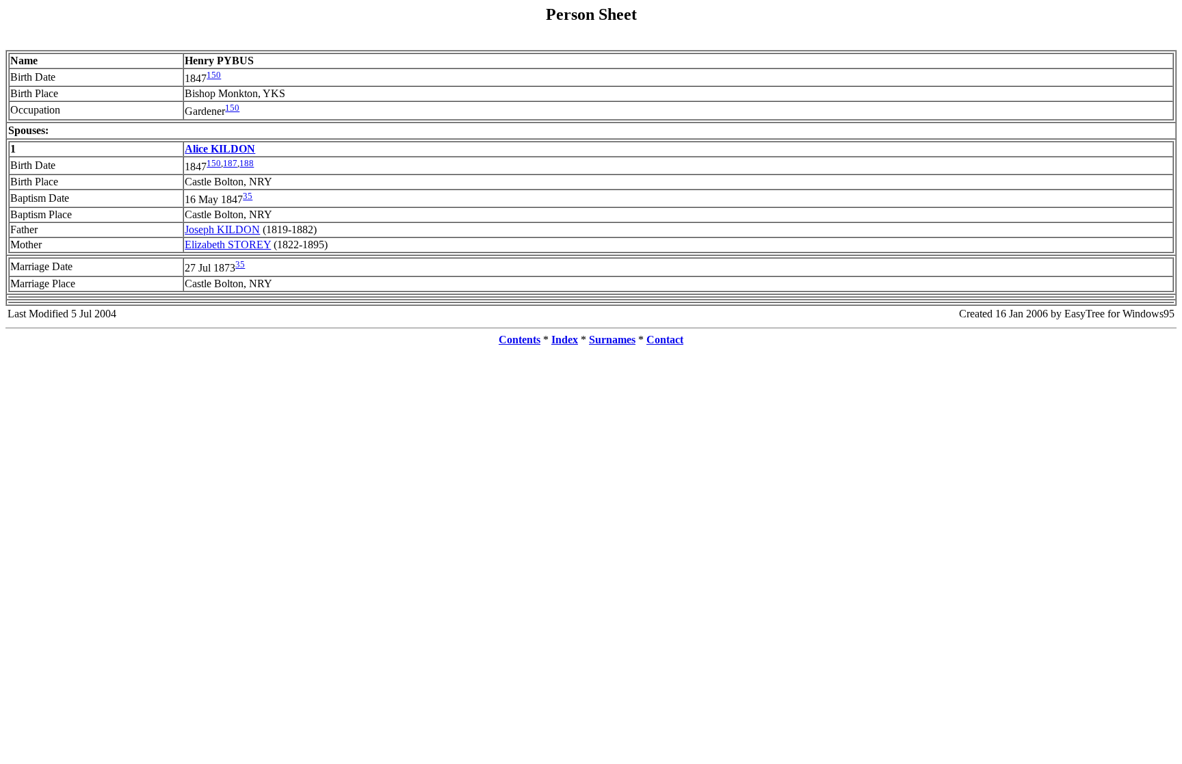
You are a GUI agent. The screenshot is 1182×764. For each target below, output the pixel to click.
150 (214, 75)
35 (247, 196)
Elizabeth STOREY (228, 244)
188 (246, 163)
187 (230, 163)
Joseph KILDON (222, 229)
